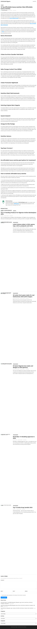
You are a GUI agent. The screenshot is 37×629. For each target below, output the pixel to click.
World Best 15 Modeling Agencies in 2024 (24, 437)
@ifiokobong (16, 203)
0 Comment (14, 10)
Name (2, 591)
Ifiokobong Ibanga (4, 10)
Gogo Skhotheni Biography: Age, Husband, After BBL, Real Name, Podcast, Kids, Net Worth (17, 608)
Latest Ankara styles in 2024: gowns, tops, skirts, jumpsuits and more (24, 225)
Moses (2, 215)
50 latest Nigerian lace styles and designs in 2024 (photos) (23, 366)
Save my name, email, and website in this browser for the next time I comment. (14, 595)
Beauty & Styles (15, 222)
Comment (2, 580)
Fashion (2, 5)
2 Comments (27, 369)
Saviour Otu (15, 439)
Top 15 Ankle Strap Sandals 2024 (22, 507)
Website (26, 591)
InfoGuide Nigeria (5, 1)
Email (14, 591)
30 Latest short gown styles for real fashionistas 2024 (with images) (23, 296)
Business (14, 210)
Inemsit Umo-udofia (16, 227)
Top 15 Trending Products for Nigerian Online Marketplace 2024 (18, 213)
